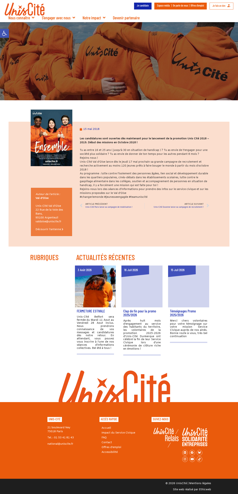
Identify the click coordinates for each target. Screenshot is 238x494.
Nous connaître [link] (19, 17)
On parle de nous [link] (180, 5)
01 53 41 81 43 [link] (64, 437)
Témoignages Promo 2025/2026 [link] (183, 313)
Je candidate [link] (143, 5)
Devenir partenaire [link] (126, 17)
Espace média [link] (163, 5)
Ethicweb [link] (205, 489)
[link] (4, 33)
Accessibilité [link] (110, 452)
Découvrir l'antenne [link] (49, 229)
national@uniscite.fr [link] (60, 444)
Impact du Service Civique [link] (118, 433)
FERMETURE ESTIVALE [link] (91, 311)
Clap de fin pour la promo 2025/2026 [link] (139, 313)
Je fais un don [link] (219, 5)
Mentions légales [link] (200, 483)
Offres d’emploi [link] (197, 5)
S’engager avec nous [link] (56, 17)
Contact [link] (107, 442)
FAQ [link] (104, 437)
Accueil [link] (106, 428)
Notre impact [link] (92, 17)
